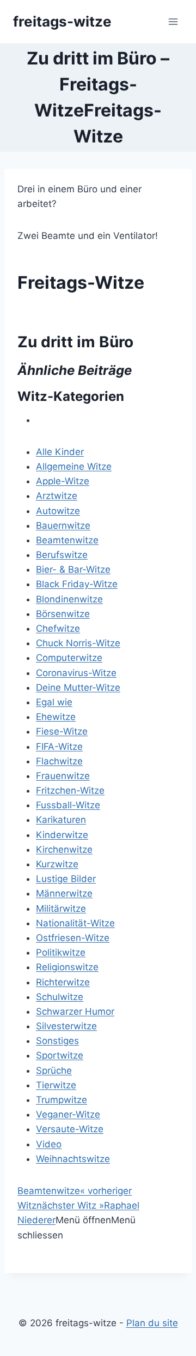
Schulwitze (59, 996)
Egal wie (54, 702)
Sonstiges (57, 1040)
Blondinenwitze (69, 599)
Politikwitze (60, 952)
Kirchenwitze (64, 849)
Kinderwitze (62, 834)
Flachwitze (59, 761)
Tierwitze (56, 1085)
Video (49, 1144)
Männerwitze (64, 893)
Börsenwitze (63, 613)
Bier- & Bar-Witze (73, 569)
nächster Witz (70, 1205)
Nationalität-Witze (75, 923)
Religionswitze (67, 967)
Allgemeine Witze (74, 466)
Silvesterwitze (66, 1026)
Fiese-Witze (62, 731)
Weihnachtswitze (73, 1158)
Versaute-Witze (69, 1129)
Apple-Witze (62, 481)
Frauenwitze (63, 775)
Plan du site (152, 1323)
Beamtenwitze (67, 540)
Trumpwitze (61, 1099)
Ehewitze (56, 716)
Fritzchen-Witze (70, 790)
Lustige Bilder (66, 878)
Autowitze (58, 510)
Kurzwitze (57, 864)
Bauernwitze (63, 525)
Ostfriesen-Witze (72, 937)
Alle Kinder (60, 451)
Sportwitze (59, 1055)
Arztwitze (56, 495)
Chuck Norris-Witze (78, 643)
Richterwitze (63, 982)
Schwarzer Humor (75, 1011)
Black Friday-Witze (77, 584)
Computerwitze (69, 657)
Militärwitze (61, 908)
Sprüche (54, 1070)
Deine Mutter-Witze (78, 687)
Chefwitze (58, 628)
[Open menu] (173, 21)
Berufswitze (62, 554)
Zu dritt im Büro (75, 342)
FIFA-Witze (59, 746)
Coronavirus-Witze (76, 672)
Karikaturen (61, 819)
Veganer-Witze (68, 1114)
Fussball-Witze (68, 805)
